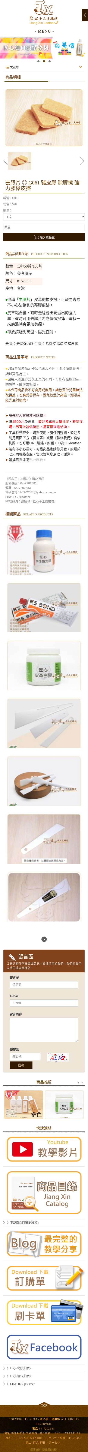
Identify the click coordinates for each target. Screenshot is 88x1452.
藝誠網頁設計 (50, 1449)
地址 (7, 1433)
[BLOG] (44, 1244)
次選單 (14, 67)
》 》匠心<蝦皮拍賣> (17, 1368)
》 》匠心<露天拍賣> (17, 1376)
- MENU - (44, 31)
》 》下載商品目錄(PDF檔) (21, 1222)
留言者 (14, 977)
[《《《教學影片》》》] (44, 1149)
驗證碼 (14, 1049)
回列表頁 (44, 939)
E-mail (14, 996)
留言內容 (16, 1014)
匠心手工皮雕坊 (44, 12)
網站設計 (35, 1449)
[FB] (44, 1347)
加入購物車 (47, 237)
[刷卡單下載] (44, 1313)
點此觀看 (36, 460)
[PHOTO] (44, 118)
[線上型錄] (44, 1193)
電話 (35, 1428)
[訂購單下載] (44, 1278)
